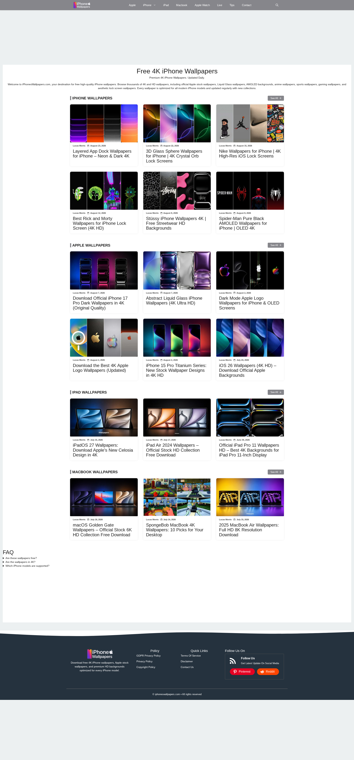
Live (219, 5)
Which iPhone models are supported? (27, 565)
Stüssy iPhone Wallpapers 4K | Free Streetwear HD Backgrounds (176, 223)
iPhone (147, 5)
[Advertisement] (113, 37)
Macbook (181, 5)
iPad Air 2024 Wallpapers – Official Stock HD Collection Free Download (173, 450)
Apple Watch (202, 5)
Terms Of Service (191, 655)
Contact (246, 5)
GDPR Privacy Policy (148, 655)
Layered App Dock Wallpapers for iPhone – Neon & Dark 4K (102, 153)
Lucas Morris (79, 146)
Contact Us (187, 667)
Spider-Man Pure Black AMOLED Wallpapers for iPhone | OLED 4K (243, 223)
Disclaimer (187, 661)
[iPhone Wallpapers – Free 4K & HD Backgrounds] (81, 5)
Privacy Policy (144, 661)
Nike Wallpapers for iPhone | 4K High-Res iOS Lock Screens (250, 153)
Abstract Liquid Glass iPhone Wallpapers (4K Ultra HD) (174, 300)
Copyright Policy (145, 667)
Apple (132, 5)
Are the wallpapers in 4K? (20, 561)
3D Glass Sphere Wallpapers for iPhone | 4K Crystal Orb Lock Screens (174, 156)
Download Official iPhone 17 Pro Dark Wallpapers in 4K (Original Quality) (100, 303)
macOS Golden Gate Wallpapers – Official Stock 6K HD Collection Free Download (102, 529)
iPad (166, 5)
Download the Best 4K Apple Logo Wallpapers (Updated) (100, 368)
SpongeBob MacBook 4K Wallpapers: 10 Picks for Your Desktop (174, 529)
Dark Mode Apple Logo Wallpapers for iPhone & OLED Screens (249, 303)
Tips (232, 5)
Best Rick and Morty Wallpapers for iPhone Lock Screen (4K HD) (99, 223)
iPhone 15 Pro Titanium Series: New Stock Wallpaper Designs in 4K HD (176, 370)
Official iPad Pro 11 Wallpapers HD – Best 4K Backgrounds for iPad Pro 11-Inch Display (249, 450)
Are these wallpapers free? (21, 558)
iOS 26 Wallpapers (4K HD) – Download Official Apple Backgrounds (247, 370)
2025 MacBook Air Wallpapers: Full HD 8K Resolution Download (249, 529)
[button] (277, 5)
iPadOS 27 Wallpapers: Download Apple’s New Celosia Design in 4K (103, 450)
